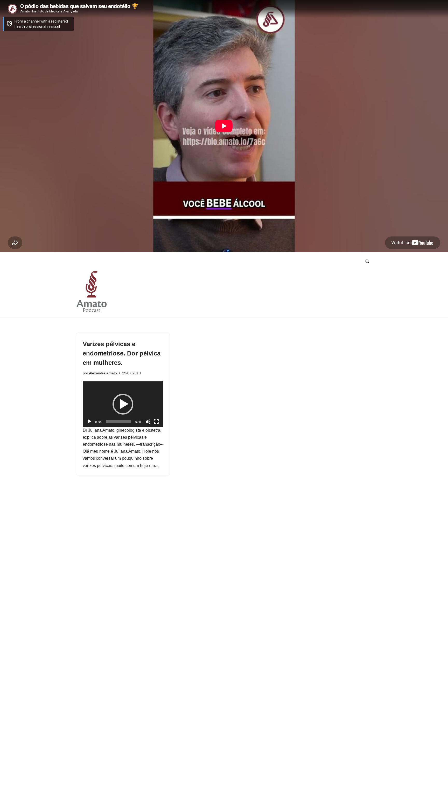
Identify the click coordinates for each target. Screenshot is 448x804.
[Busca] (367, 261)
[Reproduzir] (89, 421)
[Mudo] (148, 421)
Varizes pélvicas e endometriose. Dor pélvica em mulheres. (121, 353)
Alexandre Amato (103, 373)
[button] (123, 404)
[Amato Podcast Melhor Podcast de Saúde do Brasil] (91, 291)
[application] (123, 404)
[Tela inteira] (156, 421)
